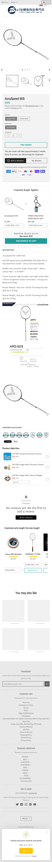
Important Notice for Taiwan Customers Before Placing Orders (26, 719)
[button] (26, 456)
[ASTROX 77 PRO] (33, 542)
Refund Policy (26, 737)
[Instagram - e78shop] (26, 804)
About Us (26, 702)
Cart (47, 2)
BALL (25, 759)
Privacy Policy (26, 740)
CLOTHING (25, 762)
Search (26, 708)
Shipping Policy (26, 735)
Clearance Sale (26, 781)
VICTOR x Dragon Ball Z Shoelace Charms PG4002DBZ (27, 464)
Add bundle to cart (26, 241)
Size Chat (26, 721)
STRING (25, 770)
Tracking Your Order (26, 705)
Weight (7, 115)
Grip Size (8, 123)
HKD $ (13, 2)
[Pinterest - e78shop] (30, 804)
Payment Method (26, 727)
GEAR (25, 773)
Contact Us (33, 793)
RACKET (25, 757)
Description (8, 250)
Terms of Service (26, 732)
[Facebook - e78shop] (21, 804)
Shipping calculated (12, 427)
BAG (25, 767)
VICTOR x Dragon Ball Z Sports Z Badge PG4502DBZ (27, 475)
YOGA (26, 776)
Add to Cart (33, 570)
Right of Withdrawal (26, 713)
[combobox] (14, 225)
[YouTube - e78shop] (34, 804)
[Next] (49, 69)
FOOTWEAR (25, 765)
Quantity (8, 132)
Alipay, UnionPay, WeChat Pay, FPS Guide (26, 724)
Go (47, 684)
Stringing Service (32, 106)
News (26, 710)
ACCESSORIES (25, 778)
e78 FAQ (26, 729)
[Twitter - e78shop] (17, 804)
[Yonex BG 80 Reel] (13, 542)
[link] (14, 204)
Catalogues (26, 716)
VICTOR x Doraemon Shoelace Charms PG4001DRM (26, 454)
